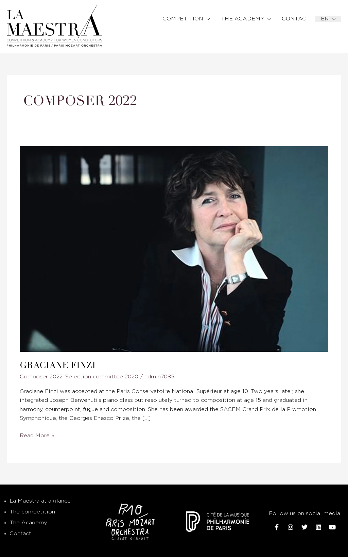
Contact (20, 533)
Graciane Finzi (57, 365)
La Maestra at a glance (40, 501)
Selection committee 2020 (101, 376)
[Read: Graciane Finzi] (174, 248)
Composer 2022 (41, 376)
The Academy (28, 522)
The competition (32, 511)
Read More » (37, 434)
